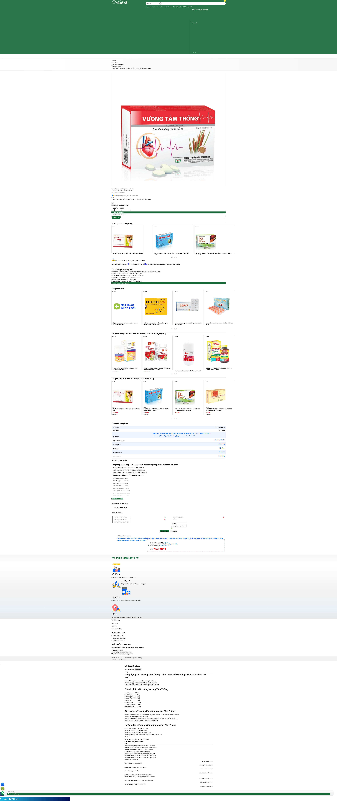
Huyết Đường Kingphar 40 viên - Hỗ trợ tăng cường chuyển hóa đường (157, 368)
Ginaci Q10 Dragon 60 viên (131, 771)
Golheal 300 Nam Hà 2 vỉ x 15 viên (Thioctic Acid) (123, 279)
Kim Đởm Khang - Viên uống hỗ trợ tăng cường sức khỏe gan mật (213, 254)
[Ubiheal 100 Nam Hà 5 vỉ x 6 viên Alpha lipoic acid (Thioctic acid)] (156, 306)
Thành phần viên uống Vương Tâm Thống (180, 538)
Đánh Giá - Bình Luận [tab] (119, 504)
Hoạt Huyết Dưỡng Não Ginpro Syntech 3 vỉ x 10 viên (138, 774)
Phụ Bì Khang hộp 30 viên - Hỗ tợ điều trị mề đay (128, 253)
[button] (191, 9)
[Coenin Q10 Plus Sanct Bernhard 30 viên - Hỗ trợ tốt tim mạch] (125, 351)
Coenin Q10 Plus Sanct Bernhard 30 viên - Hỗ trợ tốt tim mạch (125, 368)
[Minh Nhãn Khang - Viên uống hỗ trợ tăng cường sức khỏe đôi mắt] (216, 394)
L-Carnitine (192, 436)
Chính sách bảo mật (119, 640)
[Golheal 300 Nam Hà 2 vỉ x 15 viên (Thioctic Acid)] (218, 306)
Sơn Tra (207, 433)
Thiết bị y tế (46, 56)
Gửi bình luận (164, 531)
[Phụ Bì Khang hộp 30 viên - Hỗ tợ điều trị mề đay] (123, 239)
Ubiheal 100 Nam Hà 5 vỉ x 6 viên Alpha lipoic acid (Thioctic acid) (127, 275)
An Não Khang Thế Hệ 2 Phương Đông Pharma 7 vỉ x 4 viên (140, 776)
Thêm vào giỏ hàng (118, 212)
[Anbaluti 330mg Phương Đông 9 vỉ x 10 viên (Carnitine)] (187, 306)
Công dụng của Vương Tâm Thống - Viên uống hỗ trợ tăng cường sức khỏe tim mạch (142, 538)
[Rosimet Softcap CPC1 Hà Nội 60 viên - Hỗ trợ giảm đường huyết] (188, 353)
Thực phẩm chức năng (31, 56)
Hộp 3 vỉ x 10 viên (219, 440)
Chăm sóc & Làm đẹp (8, 56)
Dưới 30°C (222, 430)
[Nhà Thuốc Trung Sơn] (120, 4)
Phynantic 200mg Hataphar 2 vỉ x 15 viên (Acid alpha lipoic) (126, 273)
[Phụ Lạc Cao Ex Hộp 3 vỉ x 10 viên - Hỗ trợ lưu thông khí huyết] (164, 239)
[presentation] (114, 242)
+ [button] (130, 210)
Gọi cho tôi (116, 217)
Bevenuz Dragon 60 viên (131, 759)
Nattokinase (164, 433)
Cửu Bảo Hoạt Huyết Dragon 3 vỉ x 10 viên (135, 767)
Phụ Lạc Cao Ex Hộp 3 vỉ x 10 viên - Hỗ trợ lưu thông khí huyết (171, 254)
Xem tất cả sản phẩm (150, 334)
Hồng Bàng (221, 444)
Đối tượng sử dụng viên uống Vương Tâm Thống (208, 538)
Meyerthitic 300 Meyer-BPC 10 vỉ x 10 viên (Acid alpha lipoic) (140, 755)
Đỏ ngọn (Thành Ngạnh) (161, 436)
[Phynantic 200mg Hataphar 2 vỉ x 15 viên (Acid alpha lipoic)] (125, 306)
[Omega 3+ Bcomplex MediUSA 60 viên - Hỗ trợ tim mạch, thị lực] (218, 351)
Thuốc (20, 56)
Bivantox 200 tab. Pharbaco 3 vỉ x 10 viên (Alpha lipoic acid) (126, 281)
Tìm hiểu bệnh (76, 56)
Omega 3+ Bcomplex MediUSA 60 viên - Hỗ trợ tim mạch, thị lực (219, 368)
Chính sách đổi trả (118, 635)
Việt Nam (222, 448)
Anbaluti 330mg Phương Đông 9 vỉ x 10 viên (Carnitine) (125, 277)
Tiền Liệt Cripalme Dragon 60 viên (133, 763)
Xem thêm (122, 192)
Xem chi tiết (176, 264)
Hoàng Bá (180, 433)
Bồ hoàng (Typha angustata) (179, 436)
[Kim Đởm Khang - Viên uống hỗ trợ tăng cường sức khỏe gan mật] (206, 239)
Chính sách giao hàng (119, 638)
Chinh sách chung (118, 633)
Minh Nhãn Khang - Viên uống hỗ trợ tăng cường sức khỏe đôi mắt (219, 409)
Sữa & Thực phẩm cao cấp (61, 56)
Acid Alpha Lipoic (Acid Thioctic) (194, 433)
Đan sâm (156, 433)
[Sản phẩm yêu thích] (191, 20)
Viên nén (222, 452)
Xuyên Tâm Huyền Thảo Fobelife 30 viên (135, 784)
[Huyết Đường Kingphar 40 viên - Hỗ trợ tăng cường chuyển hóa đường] (156, 351)
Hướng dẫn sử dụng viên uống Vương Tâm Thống (131, 540)
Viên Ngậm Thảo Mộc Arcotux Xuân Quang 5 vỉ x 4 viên (139, 780)
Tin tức (86, 56)
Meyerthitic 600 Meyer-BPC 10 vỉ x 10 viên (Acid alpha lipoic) (140, 757)
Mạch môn (172, 433)
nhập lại (174, 531)
